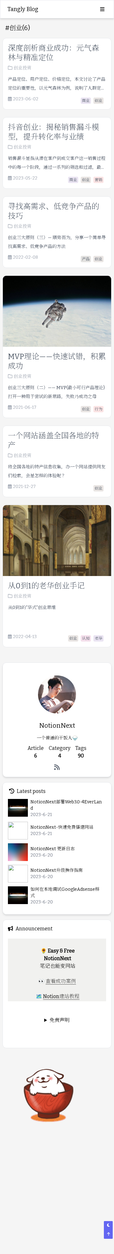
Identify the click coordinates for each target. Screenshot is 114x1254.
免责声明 (59, 1020)
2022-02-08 (25, 257)
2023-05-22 (25, 178)
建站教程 (69, 996)
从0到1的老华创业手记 (46, 585)
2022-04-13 (25, 636)
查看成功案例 (61, 981)
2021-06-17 (24, 407)
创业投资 (22, 68)
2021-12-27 (24, 486)
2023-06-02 (25, 99)
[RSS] (57, 767)
